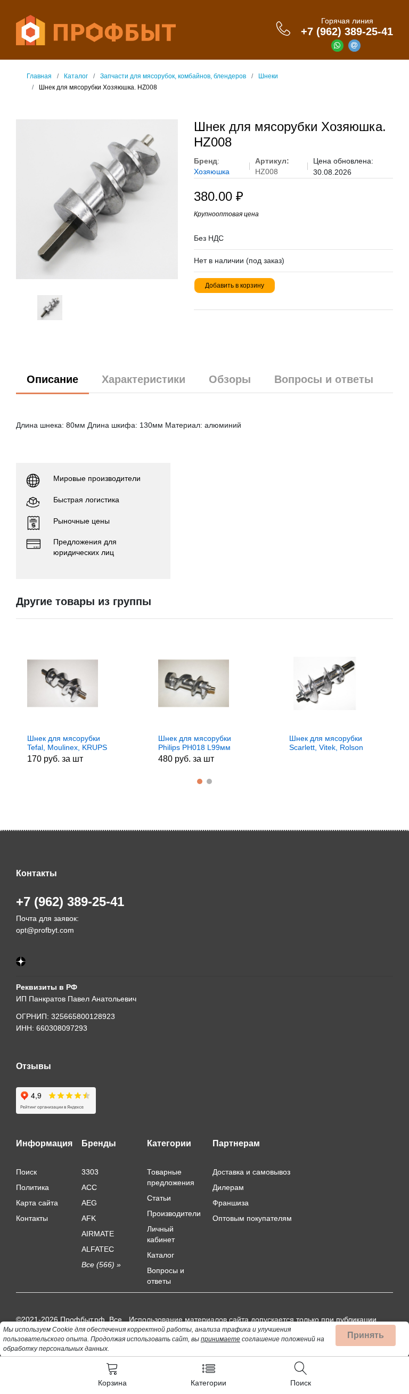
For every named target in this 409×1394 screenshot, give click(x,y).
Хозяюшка (212, 171)
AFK (88, 1218)
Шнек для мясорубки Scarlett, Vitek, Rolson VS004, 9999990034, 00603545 (326, 743)
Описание (52, 379)
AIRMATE (97, 1233)
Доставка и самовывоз (251, 1172)
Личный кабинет (161, 1234)
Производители (174, 1213)
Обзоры (230, 379)
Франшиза (230, 1203)
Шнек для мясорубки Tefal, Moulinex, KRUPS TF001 (67, 743)
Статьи (159, 1198)
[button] (199, 781)
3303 (90, 1172)
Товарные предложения (170, 1177)
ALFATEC (97, 1249)
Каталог (160, 1255)
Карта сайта (37, 1203)
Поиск (26, 1172)
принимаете (220, 1339)
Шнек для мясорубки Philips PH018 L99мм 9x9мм (194, 743)
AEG (89, 1203)
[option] (97, 199)
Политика (32, 1187)
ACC (89, 1187)
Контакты (32, 1218)
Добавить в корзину (234, 285)
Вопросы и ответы (323, 379)
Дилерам (228, 1187)
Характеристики (143, 379)
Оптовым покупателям (252, 1218)
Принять (365, 1335)
